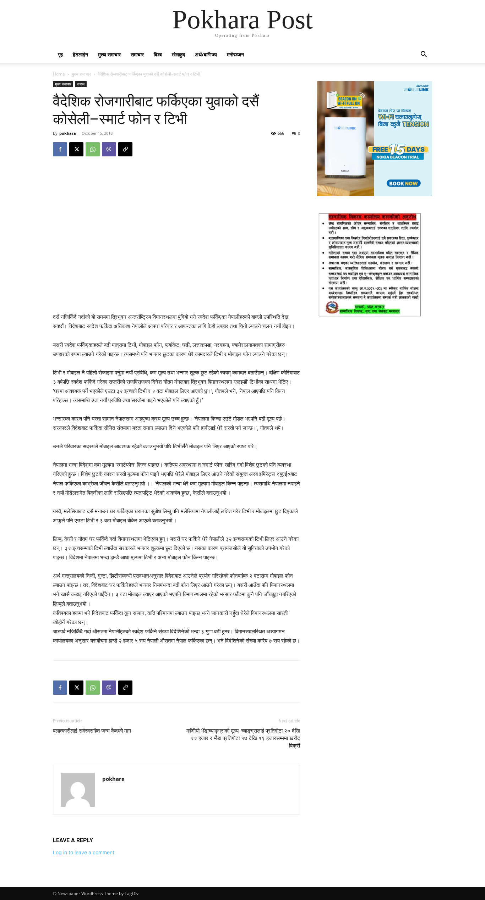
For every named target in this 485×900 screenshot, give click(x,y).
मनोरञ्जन (235, 54)
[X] (76, 149)
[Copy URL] (125, 149)
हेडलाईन (80, 54)
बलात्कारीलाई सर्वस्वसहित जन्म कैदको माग (92, 731)
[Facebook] (60, 149)
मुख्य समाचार (109, 54)
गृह (60, 54)
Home (59, 74)
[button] (423, 55)
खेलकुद (178, 54)
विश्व (158, 54)
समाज (81, 84)
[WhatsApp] (93, 149)
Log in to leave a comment (83, 852)
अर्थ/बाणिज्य (206, 54)
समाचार (137, 54)
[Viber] (109, 149)
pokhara (67, 133)
